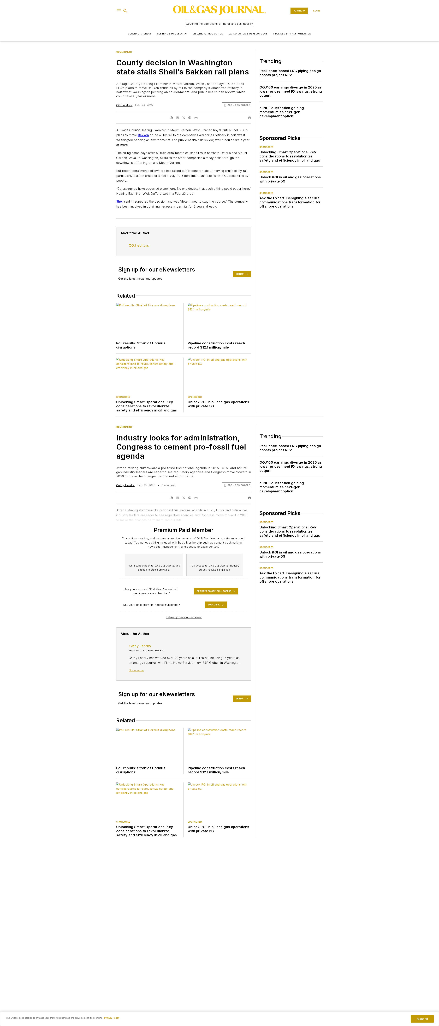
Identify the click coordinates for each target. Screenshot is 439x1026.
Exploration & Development (248, 33)
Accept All (422, 1019)
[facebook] (171, 118)
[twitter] (183, 118)
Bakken (143, 135)
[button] (118, 10)
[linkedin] (177, 118)
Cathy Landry (125, 485)
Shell (119, 201)
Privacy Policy (111, 1018)
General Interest (140, 33)
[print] (249, 118)
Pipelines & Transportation (292, 33)
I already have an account (184, 617)
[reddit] (190, 118)
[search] (125, 10)
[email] (196, 118)
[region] (219, 1019)
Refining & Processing (172, 33)
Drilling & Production (208, 33)
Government (124, 52)
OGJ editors (124, 105)
